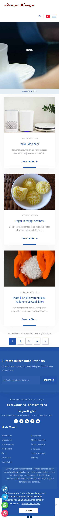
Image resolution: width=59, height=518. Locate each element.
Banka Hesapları (38, 453)
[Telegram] (4, 497)
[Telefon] (4, 488)
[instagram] (4, 513)
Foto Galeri (6, 457)
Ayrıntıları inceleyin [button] (31, 503)
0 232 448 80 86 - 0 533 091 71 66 (27, 405)
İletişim (34, 457)
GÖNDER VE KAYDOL (48, 381)
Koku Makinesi (29, 144)
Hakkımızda (7, 435)
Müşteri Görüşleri (38, 440)
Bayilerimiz (36, 435)
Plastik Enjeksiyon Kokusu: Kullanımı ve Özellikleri (29, 299)
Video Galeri (7, 462)
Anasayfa (26, 91)
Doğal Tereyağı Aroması (29, 221)
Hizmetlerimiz (8, 444)
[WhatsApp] (4, 505)
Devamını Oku (28, 161)
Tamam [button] (28, 510)
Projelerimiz (7, 448)
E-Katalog (35, 448)
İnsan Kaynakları (38, 444)
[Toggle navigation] (54, 16)
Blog (3, 453)
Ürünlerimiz (7, 439)
